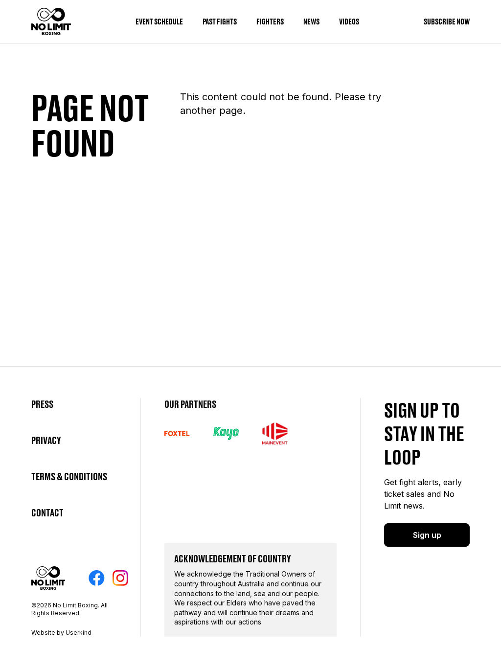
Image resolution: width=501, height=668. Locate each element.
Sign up (427, 535)
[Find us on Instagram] (120, 578)
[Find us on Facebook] (97, 578)
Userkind (78, 632)
